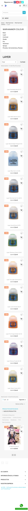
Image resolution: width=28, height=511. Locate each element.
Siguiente (22, 400)
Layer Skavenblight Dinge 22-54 (14, 144)
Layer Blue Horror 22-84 (14, 171)
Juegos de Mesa (6, 417)
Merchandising (6, 422)
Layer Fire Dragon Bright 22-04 (14, 334)
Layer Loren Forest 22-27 (14, 306)
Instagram (7, 463)
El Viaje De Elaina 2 (14, 446)
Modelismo (13, 420)
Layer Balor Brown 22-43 (14, 116)
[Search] (24, 12)
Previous (13, 455)
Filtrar (22, 62)
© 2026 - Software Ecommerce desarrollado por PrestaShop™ (13, 488)
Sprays (5, 46)
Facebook (2, 463)
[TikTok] (22, 2)
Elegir (9, 62)
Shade (5, 39)
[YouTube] (17, 2)
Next (15, 455)
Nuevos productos (10, 411)
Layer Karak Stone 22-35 (14, 225)
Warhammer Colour (13, 29)
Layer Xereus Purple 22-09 (14, 361)
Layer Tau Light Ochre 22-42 (14, 279)
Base (4, 33)
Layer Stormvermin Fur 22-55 (14, 198)
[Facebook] (15, 2)
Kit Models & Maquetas (8, 415)
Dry (4, 41)
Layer (4, 35)
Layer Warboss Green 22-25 (14, 252)
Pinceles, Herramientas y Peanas (13, 48)
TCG (19, 420)
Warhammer (5, 420)
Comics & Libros (17, 417)
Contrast (5, 37)
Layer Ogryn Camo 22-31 (14, 388)
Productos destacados (10, 409)
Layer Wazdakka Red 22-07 (14, 89)
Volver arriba (20, 404)
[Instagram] (20, 2)
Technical (5, 43)
